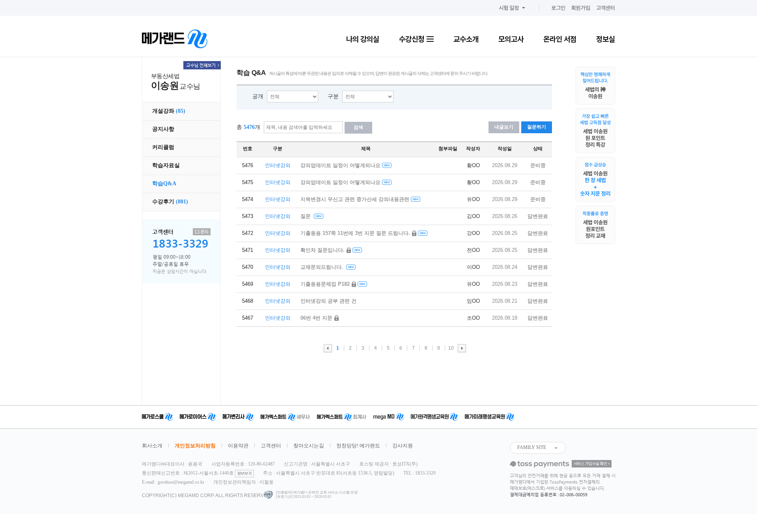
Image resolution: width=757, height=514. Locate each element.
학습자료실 (166, 165)
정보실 (605, 39)
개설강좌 (168, 111)
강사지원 (402, 446)
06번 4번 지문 (317, 318)
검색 (358, 127)
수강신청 (412, 39)
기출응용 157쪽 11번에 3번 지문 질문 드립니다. (356, 233)
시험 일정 (509, 8)
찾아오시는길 (308, 446)
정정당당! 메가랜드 (358, 446)
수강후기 (170, 202)
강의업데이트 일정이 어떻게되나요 (340, 165)
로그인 (558, 8)
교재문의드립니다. (322, 267)
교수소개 (466, 39)
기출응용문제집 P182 (325, 284)
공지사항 (163, 129)
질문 (306, 216)
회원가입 (580, 8)
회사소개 (152, 446)
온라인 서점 (559, 39)
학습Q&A (164, 183)
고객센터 (605, 8)
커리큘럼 (163, 147)
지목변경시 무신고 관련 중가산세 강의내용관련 (354, 199)
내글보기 (503, 127)
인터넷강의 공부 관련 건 (328, 301)
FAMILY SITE (531, 447)
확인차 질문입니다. (323, 250)
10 (451, 348)
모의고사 (511, 39)
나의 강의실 (362, 39)
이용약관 (238, 446)
